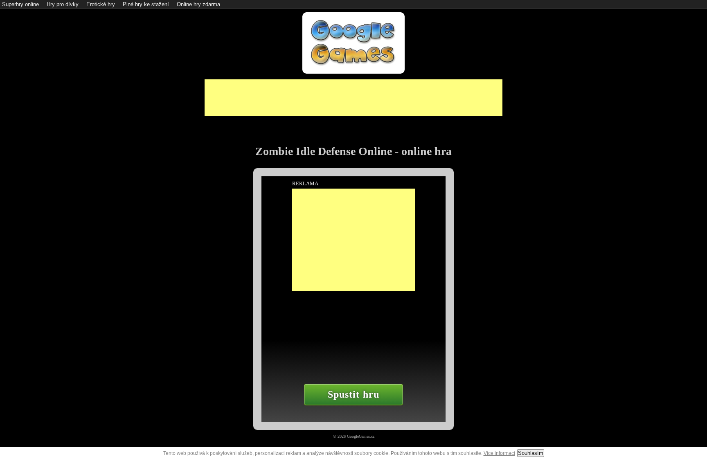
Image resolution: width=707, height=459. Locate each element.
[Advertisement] (353, 97)
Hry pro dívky (63, 4)
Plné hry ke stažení (146, 4)
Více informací (499, 453)
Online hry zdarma (198, 4)
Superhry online (20, 4)
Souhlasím (530, 453)
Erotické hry (100, 4)
